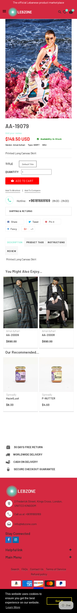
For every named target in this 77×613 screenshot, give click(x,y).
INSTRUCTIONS (56, 242)
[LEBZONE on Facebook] (8, 539)
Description (15, 242)
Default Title (28, 164)
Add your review (13, 133)
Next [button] (68, 306)
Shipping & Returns (20, 211)
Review (11, 251)
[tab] (38, 211)
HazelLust (12, 398)
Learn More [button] (13, 607)
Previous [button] (9, 306)
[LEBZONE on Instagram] (16, 539)
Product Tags (35, 242)
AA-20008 (48, 335)
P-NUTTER (48, 398)
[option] (20, 313)
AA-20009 (12, 335)
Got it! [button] (59, 601)
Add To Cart (24, 180)
